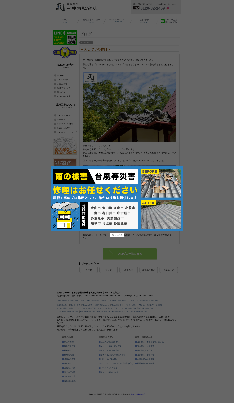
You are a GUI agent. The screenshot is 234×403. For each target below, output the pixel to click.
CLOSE (118, 235)
